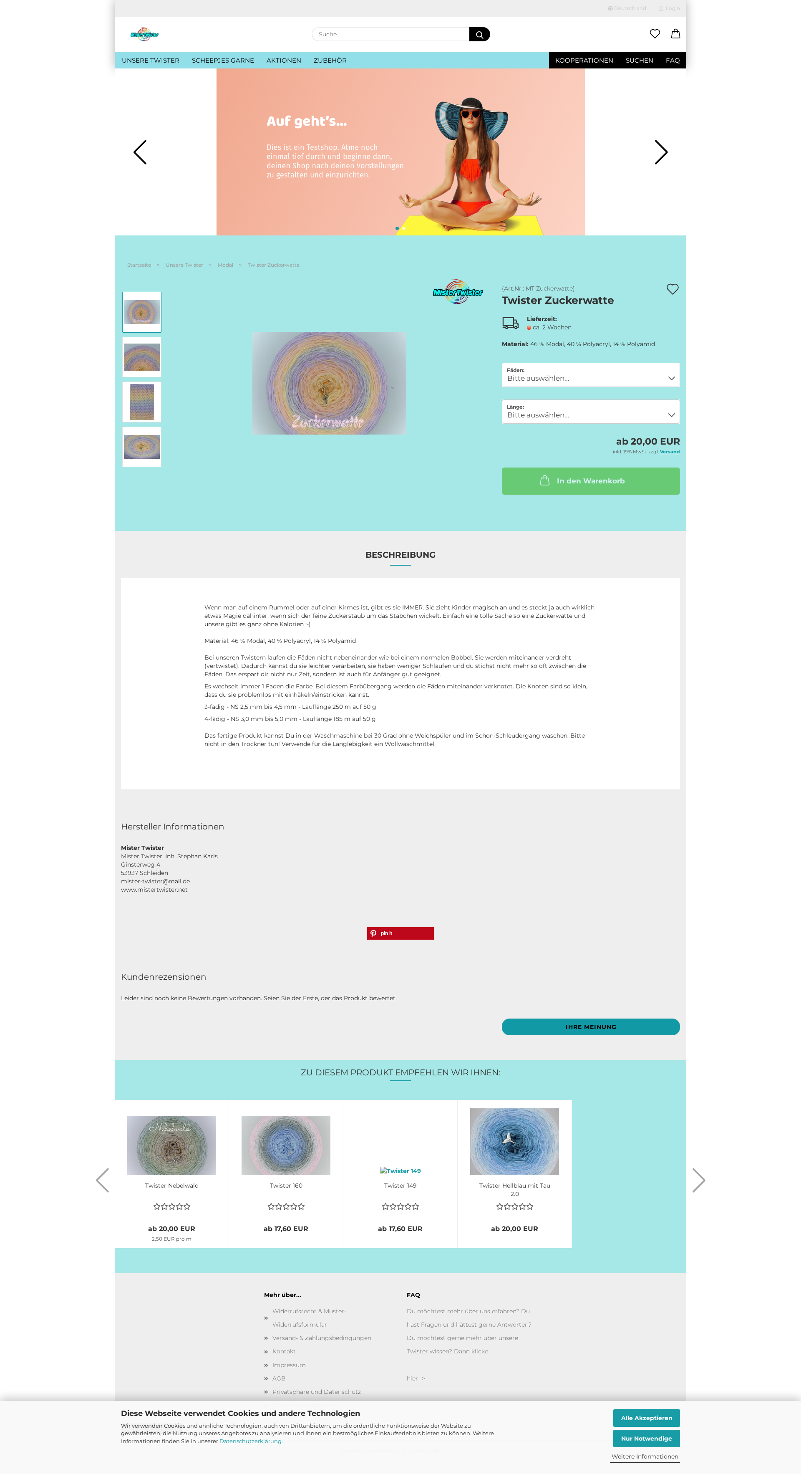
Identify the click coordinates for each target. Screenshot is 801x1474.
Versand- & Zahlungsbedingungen (321, 1338)
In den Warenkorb (591, 481)
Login (671, 8)
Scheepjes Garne (223, 60)
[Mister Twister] (144, 34)
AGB (279, 1378)
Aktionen (284, 60)
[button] (675, 34)
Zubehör (330, 60)
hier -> (416, 1378)
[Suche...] (479, 34)
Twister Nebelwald (172, 1185)
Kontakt (284, 1351)
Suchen (639, 60)
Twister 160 (286, 1185)
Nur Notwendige (646, 1438)
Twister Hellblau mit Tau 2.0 (514, 1189)
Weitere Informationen (645, 1456)
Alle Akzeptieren (647, 1418)
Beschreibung (400, 555)
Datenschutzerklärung (250, 1441)
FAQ (673, 60)
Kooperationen (584, 60)
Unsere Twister (150, 60)
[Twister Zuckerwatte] (329, 379)
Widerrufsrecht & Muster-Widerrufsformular (309, 1317)
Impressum (289, 1365)
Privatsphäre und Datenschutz (316, 1392)
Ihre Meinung (591, 1027)
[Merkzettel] (655, 34)
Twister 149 (400, 1185)
